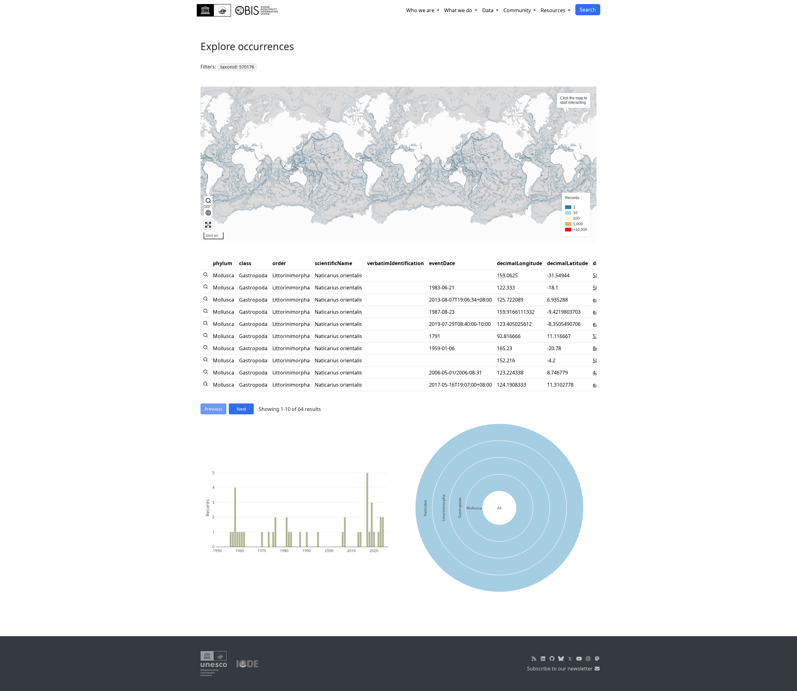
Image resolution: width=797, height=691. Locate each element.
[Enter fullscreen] (208, 224)
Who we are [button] (421, 10)
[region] (398, 164)
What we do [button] (459, 10)
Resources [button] (554, 10)
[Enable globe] (208, 212)
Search (588, 9)
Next (241, 409)
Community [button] (517, 10)
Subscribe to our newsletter (560, 668)
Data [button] (488, 10)
